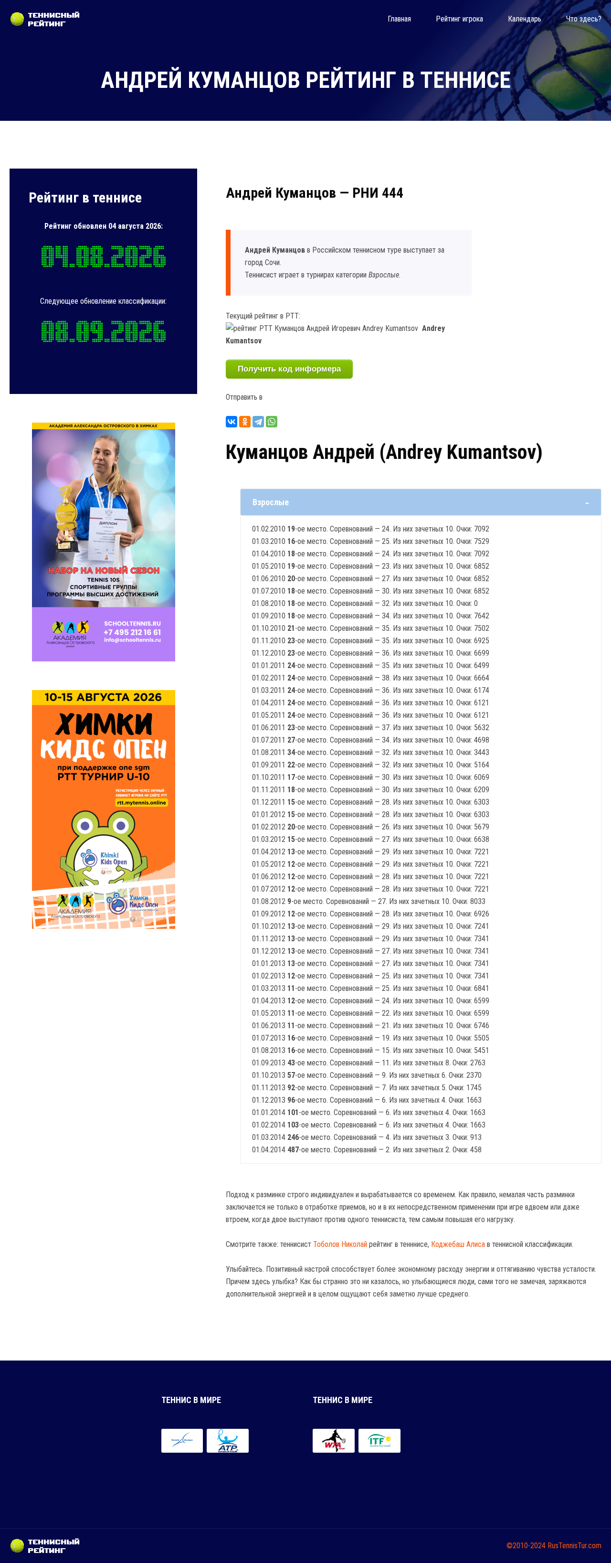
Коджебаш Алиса (458, 1244)
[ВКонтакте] (231, 421)
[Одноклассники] (245, 421)
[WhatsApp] (271, 421)
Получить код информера (289, 368)
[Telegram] (258, 421)
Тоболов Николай (340, 1244)
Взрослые (271, 502)
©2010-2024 (526, 1545)
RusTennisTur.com (574, 1545)
